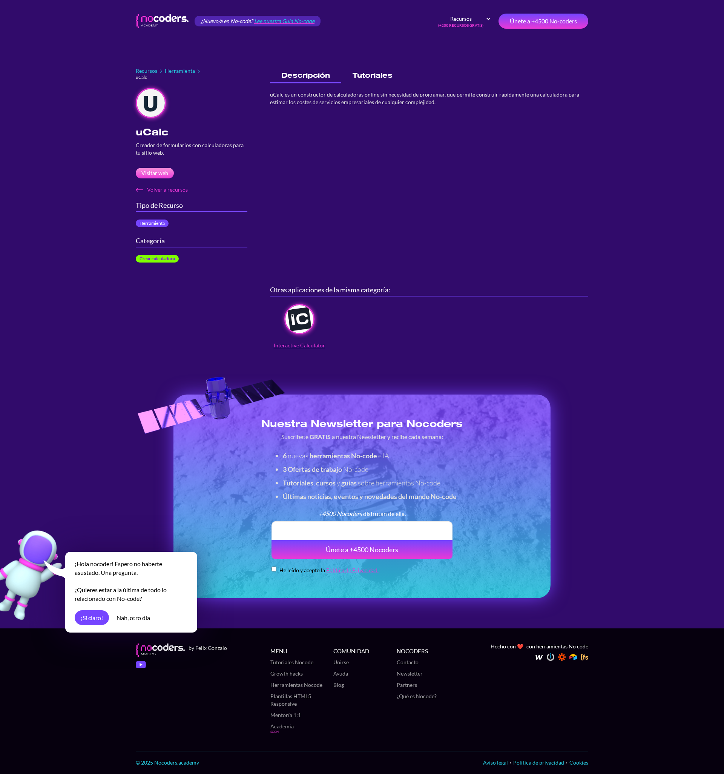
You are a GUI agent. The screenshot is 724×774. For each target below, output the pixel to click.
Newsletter (410, 673)
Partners (407, 685)
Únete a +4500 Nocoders (362, 549)
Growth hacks (286, 673)
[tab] (305, 75)
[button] (465, 21)
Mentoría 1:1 (285, 715)
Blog (338, 685)
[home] (162, 21)
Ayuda (340, 673)
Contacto (408, 662)
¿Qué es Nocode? (417, 696)
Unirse (341, 662)
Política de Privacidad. (352, 570)
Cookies (578, 762)
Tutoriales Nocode (291, 662)
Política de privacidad (538, 762)
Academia (282, 726)
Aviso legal (495, 762)
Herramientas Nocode (296, 685)
